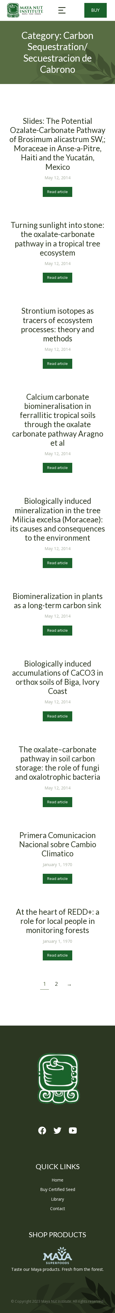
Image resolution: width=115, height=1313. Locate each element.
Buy (95, 10)
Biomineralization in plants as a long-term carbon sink (58, 600)
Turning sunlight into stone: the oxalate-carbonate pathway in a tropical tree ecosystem (57, 238)
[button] (62, 10)
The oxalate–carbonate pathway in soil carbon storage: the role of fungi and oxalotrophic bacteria (57, 763)
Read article (57, 192)
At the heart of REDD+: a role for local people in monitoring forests (57, 921)
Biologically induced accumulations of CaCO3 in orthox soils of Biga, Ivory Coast (57, 677)
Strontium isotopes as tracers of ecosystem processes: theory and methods (57, 324)
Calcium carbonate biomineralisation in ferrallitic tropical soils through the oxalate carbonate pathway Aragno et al (57, 419)
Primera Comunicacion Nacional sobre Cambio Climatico (57, 844)
